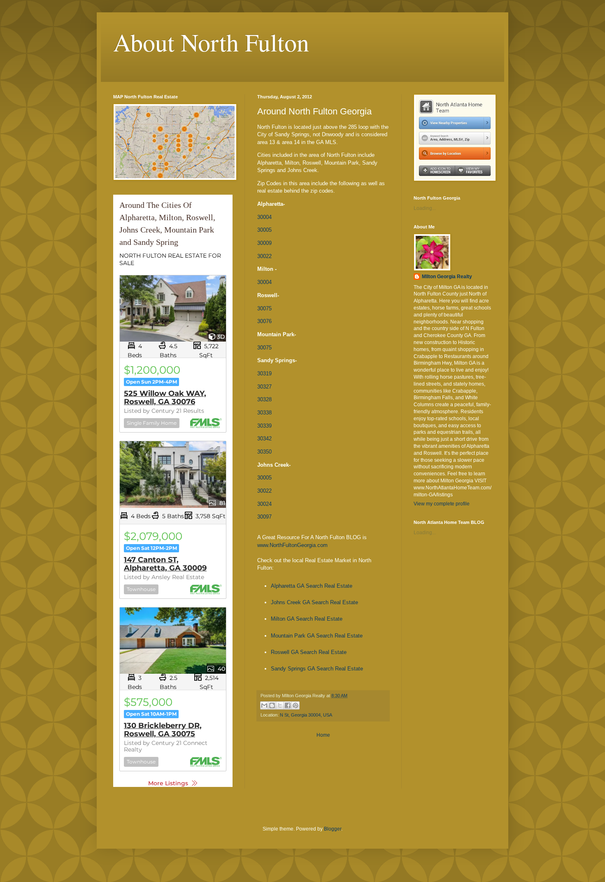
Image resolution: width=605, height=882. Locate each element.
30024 (264, 504)
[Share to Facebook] (288, 705)
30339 (264, 426)
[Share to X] (280, 705)
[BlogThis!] (272, 705)
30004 (264, 217)
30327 (264, 387)
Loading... (425, 208)
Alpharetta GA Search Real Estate (311, 586)
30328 (264, 399)
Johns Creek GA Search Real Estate (314, 602)
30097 (264, 517)
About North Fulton (211, 42)
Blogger (332, 829)
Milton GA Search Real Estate (306, 619)
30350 (264, 452)
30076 (264, 321)
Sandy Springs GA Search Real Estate (317, 669)
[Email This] (264, 705)
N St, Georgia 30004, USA (306, 714)
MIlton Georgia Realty (447, 276)
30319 (264, 373)
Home (323, 735)
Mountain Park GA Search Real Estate (317, 636)
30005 (264, 230)
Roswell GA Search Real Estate (309, 652)
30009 (264, 243)
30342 (264, 438)
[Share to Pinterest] (295, 705)
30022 (264, 256)
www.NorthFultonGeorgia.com (292, 545)
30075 (264, 308)
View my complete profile (442, 504)
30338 (264, 413)
